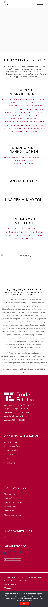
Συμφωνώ (24, 604)
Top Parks (8, 459)
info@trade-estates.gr (19, 416)
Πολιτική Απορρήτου (13, 502)
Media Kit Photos (12, 511)
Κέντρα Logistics (11, 454)
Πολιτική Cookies (12, 498)
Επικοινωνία (9, 463)
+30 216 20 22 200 (21, 412)
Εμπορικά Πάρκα (11, 450)
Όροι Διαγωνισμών (12, 515)
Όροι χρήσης (10, 494)
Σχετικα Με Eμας (11, 442)
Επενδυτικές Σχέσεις (13, 446)
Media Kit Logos (11, 507)
